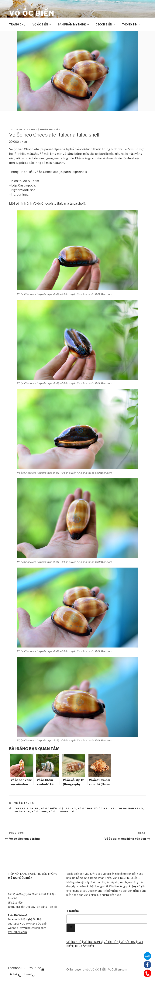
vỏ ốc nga (22, 811)
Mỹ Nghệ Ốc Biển (32, 919)
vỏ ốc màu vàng (131, 808)
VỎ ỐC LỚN (111, 942)
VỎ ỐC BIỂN (32, 13)
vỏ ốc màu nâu (105, 808)
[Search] (70, 928)
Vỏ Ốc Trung (24, 803)
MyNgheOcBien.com (33, 927)
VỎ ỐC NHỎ (73, 942)
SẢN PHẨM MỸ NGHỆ (72, 24)
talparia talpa (26, 808)
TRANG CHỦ (17, 24)
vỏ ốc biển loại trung (58, 808)
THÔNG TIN (129, 24)
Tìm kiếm (72, 910)
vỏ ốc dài (85, 808)
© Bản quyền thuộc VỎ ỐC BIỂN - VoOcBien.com (96, 969)
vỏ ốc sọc (39, 811)
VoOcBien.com (17, 932)
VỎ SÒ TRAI (128, 942)
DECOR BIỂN (104, 24)
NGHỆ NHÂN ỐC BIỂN (46, 129)
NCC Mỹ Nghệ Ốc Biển (33, 923)
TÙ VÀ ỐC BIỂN (84, 946)
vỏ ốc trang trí (62, 811)
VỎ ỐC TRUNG (92, 942)
